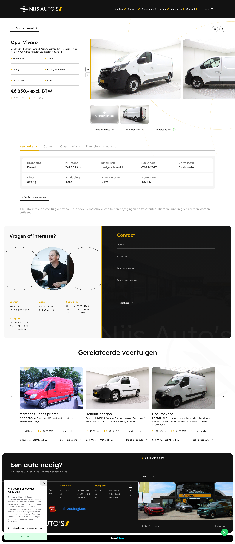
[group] (136, 69)
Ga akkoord (26, 536)
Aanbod (119, 9)
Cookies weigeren (34, 528)
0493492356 (19, 98)
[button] (87, 69)
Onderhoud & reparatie (154, 9)
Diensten (132, 9)
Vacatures (176, 9)
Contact (190, 9)
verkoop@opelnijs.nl (41, 98)
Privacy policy (222, 526)
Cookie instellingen (16, 528)
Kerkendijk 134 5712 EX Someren (47, 308)
